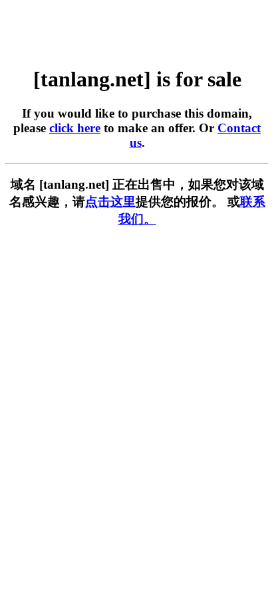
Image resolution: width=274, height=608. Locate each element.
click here (74, 128)
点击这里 (110, 202)
